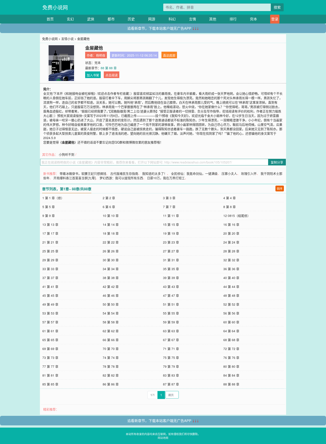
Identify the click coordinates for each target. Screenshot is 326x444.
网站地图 (163, 438)
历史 (131, 19)
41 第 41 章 (50, 286)
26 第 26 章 (111, 251)
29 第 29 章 (50, 260)
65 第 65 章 (50, 340)
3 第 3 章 (169, 198)
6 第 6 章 (109, 206)
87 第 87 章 (171, 384)
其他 (212, 19)
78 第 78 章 (111, 366)
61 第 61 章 (50, 331)
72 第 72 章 (231, 348)
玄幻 (70, 19)
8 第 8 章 (229, 206)
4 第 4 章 (229, 198)
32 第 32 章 (231, 260)
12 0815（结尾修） (236, 215)
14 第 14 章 (111, 224)
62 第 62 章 (111, 331)
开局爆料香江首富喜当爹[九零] (74, 178)
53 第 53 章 (50, 313)
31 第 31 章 (171, 260)
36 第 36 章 (231, 269)
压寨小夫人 (229, 173)
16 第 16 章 (231, 224)
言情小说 (67, 38)
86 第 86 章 (111, 384)
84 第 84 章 (231, 375)
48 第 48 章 (231, 295)
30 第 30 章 (111, 260)
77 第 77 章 (50, 366)
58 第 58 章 (111, 322)
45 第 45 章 (50, 295)
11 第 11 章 (171, 215)
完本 (253, 19)
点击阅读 (111, 75)
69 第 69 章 (50, 348)
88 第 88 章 (109, 68)
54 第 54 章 (111, 313)
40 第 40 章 (231, 277)
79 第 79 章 (171, 366)
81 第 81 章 (50, 375)
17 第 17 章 (50, 233)
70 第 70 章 (111, 348)
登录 (274, 19)
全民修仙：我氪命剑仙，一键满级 (194, 173)
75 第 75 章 (171, 357)
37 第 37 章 (50, 277)
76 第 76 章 (231, 357)
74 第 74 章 (111, 357)
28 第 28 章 (231, 251)
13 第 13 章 (50, 224)
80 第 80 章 (231, 366)
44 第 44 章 (231, 286)
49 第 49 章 (50, 304)
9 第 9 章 (48, 215)
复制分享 (277, 162)
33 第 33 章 (50, 269)
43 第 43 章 (171, 286)
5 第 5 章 (48, 206)
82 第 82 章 (111, 375)
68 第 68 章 (231, 340)
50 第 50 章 (111, 304)
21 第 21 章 (50, 242)
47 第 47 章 (171, 295)
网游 (151, 19)
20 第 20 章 (231, 233)
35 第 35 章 (171, 269)
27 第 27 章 (171, 251)
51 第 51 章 (171, 304)
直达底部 (169, 55)
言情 (192, 19)
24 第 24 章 (231, 242)
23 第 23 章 (171, 242)
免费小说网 (55, 7)
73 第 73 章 (50, 357)
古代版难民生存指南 (124, 173)
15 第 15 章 (171, 224)
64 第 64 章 (231, 331)
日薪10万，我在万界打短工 (166, 178)
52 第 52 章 (231, 304)
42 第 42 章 (111, 286)
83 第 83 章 (171, 375)
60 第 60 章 (231, 322)
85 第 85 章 (50, 384)
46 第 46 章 (111, 295)
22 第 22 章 (111, 242)
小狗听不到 (66, 154)
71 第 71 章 (171, 348)
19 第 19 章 (171, 233)
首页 (50, 19)
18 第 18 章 (111, 233)
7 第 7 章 (169, 206)
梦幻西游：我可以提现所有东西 (121, 178)
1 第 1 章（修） (53, 198)
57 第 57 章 (50, 322)
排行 (233, 19)
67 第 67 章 (171, 340)
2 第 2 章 (109, 198)
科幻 (172, 19)
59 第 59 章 (171, 322)
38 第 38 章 (111, 277)
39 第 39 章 (171, 277)
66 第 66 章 (111, 340)
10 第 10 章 (111, 215)
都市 (111, 19)
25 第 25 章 (50, 251)
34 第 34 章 (111, 269)
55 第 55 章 (171, 313)
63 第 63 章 (171, 331)
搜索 (277, 7)
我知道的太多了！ (154, 173)
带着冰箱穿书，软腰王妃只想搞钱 (83, 173)
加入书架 (93, 75)
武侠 (90, 19)
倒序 (280, 188)
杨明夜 (100, 55)
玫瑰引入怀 (249, 173)
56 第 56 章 (231, 313)
